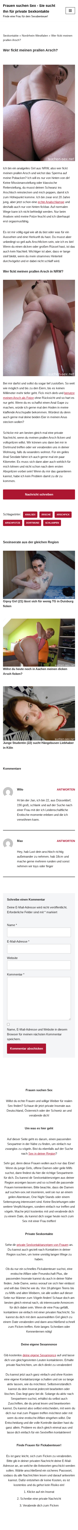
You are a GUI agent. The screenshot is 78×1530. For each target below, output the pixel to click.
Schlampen (52, 523)
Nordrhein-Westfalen (35, 35)
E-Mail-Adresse (18, 941)
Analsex (30, 514)
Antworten (66, 789)
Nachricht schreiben (39, 494)
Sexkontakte (11, 35)
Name (12, 925)
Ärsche (46, 514)
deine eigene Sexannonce (39, 1355)
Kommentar (15, 974)
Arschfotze (12, 523)
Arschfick (63, 514)
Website (12, 958)
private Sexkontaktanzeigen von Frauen (42, 1244)
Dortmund (32, 523)
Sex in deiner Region (41, 1153)
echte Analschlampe (51, 202)
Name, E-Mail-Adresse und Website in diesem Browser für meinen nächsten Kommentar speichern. (37, 1034)
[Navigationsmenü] (70, 10)
